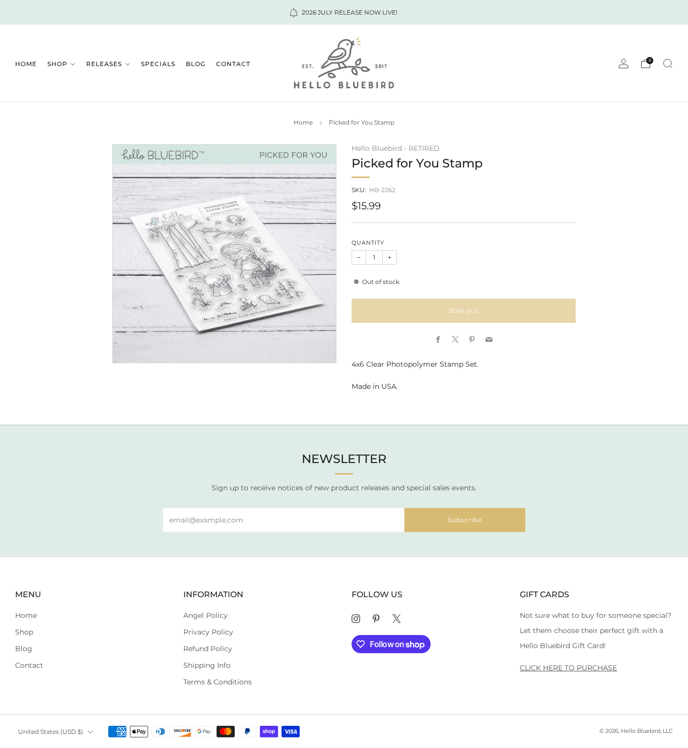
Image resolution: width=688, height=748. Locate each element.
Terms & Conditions (217, 682)
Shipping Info (207, 665)
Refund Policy (207, 649)
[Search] (668, 64)
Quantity (368, 243)
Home (26, 64)
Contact (233, 64)
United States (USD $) (50, 731)
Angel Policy (205, 615)
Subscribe (465, 520)
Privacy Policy (208, 632)
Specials (158, 64)
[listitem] (344, 12)
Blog (195, 64)
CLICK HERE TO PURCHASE (568, 668)
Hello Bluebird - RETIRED (396, 148)
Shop (57, 64)
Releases (104, 64)
